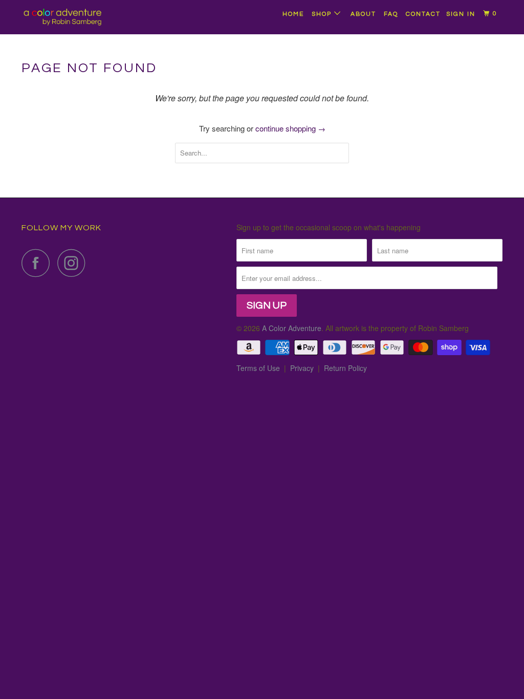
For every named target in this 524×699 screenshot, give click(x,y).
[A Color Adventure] (62, 17)
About (363, 14)
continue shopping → (290, 128)
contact (423, 14)
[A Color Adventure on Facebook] (38, 263)
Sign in (460, 14)
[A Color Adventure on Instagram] (74, 263)
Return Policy (345, 368)
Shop (323, 14)
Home (293, 14)
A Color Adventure (291, 328)
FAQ (391, 14)
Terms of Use (258, 368)
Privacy (302, 368)
